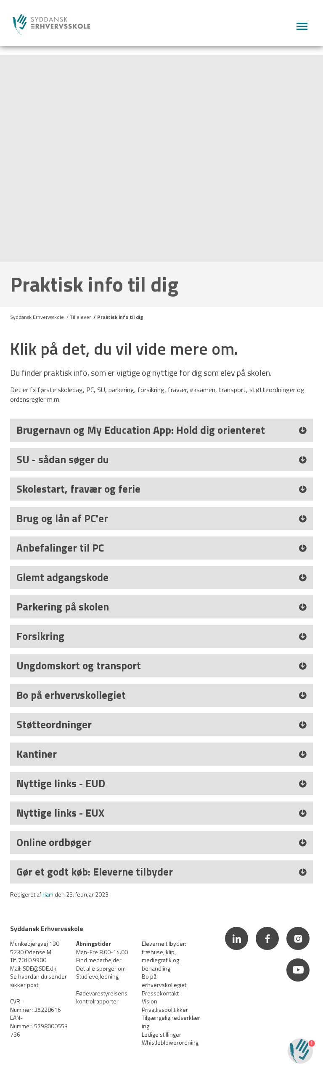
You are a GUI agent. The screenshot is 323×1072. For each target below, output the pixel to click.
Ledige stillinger (161, 1034)
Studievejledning (97, 976)
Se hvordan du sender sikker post (38, 980)
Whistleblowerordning (170, 1042)
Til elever (80, 317)
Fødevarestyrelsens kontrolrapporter (101, 997)
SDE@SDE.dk (39, 968)
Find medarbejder (99, 959)
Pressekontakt (160, 993)
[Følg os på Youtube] (298, 982)
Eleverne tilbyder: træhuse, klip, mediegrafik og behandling (164, 956)
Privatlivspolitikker (165, 1009)
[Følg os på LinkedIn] (237, 951)
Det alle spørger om (101, 968)
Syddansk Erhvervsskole (37, 317)
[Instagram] (298, 951)
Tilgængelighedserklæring (171, 1021)
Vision (149, 1001)
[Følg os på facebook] (268, 951)
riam (47, 894)
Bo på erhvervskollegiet (164, 980)
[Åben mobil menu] (302, 26)
